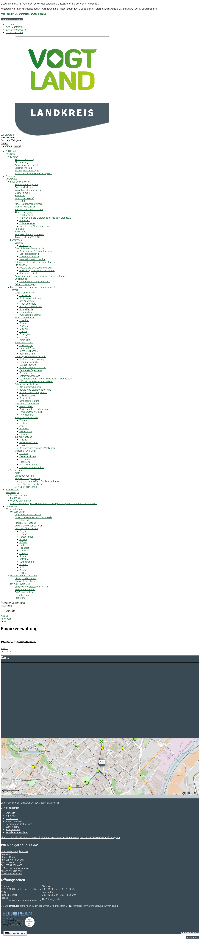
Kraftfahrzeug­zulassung (31, 359)
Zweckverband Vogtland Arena (34, 281)
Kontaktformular (14, 821)
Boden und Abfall (27, 353)
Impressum (11, 815)
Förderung (24, 459)
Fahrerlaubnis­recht (28, 362)
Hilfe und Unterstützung (31, 306)
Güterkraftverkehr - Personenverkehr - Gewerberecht (45, 378)
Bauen (22, 323)
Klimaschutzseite (190, 932)
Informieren (25, 434)
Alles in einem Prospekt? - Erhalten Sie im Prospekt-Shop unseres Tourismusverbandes (53, 503)
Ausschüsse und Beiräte (27, 165)
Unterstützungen (27, 395)
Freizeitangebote (27, 303)
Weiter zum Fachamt (11, 873)
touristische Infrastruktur (31, 467)
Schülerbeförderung (29, 400)
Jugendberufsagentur (30, 314)
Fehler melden (13, 829)
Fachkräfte (24, 461)
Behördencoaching (24, 592)
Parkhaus (19, 228)
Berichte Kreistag (23, 167)
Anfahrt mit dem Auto (12, 870)
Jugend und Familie (24, 292)
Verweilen (24, 428)
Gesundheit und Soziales (27, 403)
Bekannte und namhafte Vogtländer (37, 448)
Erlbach (23, 534)
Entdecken (15, 498)
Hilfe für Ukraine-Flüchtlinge (28, 484)
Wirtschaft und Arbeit (25, 450)
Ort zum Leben (17, 511)
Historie (23, 445)
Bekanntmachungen (25, 284)
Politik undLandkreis (11, 152)
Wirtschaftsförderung (25, 589)
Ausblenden (6, 19)
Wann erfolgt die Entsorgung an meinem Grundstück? (46, 217)
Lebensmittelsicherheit (30, 412)
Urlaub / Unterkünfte (20, 500)
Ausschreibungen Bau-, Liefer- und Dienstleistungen (40, 276)
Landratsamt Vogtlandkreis (14, 851)
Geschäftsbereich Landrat (32, 259)
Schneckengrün (27, 561)
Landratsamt (16, 240)
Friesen (23, 539)
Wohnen (23, 326)
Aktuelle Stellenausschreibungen (35, 267)
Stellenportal (21, 265)
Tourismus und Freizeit (26, 417)
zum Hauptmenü (14, 27)
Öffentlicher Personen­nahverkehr (36, 381)
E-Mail (4, 868)
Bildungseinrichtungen (30, 387)
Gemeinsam (25, 431)
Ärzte (17, 473)
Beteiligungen (21, 278)
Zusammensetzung (24, 159)
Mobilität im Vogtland (25, 523)
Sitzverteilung (21, 162)
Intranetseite (192, 937)
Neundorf (24, 547)
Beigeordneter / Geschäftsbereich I (36, 251)
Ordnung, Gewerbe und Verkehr (30, 356)
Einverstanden (17, 19)
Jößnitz (23, 542)
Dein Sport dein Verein (26, 486)
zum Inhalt (11, 24)
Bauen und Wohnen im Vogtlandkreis (33, 517)
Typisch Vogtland (23, 437)
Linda (22, 545)
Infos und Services (19, 181)
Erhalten (23, 328)
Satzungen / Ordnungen (27, 170)
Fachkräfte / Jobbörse (26, 581)
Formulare (20, 195)
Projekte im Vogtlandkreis (27, 478)
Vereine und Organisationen (28, 525)
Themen (14, 289)
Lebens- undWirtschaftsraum (14, 507)
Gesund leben (26, 406)
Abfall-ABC (24, 220)
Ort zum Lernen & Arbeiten (23, 575)
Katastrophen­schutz (29, 375)
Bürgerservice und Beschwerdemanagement (32, 287)
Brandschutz (25, 373)
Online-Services (27, 223)
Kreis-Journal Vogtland (26, 184)
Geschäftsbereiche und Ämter (30, 248)
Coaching (24, 453)
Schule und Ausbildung (26, 384)
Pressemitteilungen (24, 187)
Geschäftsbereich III (29, 256)
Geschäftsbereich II (29, 253)
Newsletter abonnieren (17, 832)
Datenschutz (12, 818)
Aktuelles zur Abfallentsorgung (34, 226)
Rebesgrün (24, 556)
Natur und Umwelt (24, 342)
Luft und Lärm (26, 337)
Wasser (23, 331)
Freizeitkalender (23, 520)
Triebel (22, 572)
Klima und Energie (28, 351)
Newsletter (20, 231)
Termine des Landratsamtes (29, 209)
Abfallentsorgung (23, 212)
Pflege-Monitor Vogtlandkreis (29, 234)
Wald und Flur (26, 345)
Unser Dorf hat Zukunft (26, 528)
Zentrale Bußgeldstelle (30, 370)
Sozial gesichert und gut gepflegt (35, 409)
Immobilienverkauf (24, 198)
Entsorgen (24, 334)
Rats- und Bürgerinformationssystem (33, 173)
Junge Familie (26, 309)
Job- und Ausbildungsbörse (33, 392)
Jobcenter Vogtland (24, 475)
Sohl (21, 567)
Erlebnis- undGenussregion (12, 491)
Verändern (24, 339)
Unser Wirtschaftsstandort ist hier (31, 586)
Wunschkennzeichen (25, 206)
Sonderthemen (17, 470)
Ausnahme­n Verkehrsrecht (32, 367)
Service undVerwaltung (11, 177)
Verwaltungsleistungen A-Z (28, 190)
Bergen (23, 531)
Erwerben (24, 320)
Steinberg (24, 570)
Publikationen (26, 215)
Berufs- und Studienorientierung (35, 389)
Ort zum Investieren (20, 584)
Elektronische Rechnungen (19, 824)
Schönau (23, 564)
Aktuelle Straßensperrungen (29, 204)
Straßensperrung (27, 364)
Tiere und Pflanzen (28, 348)
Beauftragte (25, 245)
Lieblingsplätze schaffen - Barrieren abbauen (37, 481)
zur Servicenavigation (16, 29)
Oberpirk (23, 553)
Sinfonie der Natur (28, 442)
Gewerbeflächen (27, 456)
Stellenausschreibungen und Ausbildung (31, 299)
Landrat (19, 242)
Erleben (23, 423)
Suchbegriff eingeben (11, 140)
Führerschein (26, 312)
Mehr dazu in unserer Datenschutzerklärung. (24, 13)
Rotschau (24, 559)
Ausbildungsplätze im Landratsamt (37, 270)
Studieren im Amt (28, 273)
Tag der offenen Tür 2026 (27, 237)
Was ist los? (25, 295)
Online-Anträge (22, 192)
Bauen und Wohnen (24, 317)
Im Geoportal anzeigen (12, 859)
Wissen (23, 420)
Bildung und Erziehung (26, 578)
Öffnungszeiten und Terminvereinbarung (35, 262)
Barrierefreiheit (13, 826)
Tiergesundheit (26, 414)
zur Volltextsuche (14, 32)
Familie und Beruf (28, 464)
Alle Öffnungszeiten (51, 899)
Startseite (10, 610)
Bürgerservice (12, 905)
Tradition (23, 439)
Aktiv (21, 425)
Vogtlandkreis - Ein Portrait (28, 514)
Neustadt (24, 550)
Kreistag (14, 156)
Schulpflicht (25, 398)
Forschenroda (26, 536)
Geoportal (20, 201)
